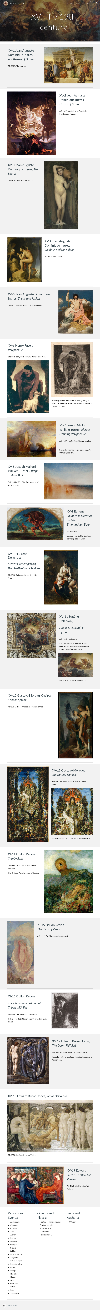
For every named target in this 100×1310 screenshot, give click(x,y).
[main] (54, 20)
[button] (97, 3)
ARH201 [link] (78, 3)
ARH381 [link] (89, 3)
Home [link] (69, 3)
